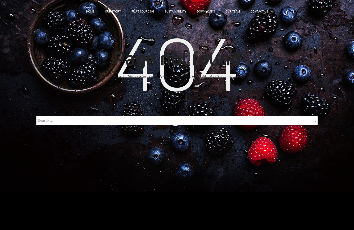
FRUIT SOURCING (142, 11)
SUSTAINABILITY (175, 11)
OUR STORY (113, 11)
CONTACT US (259, 11)
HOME (90, 11)
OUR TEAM (232, 11)
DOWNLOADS (206, 11)
